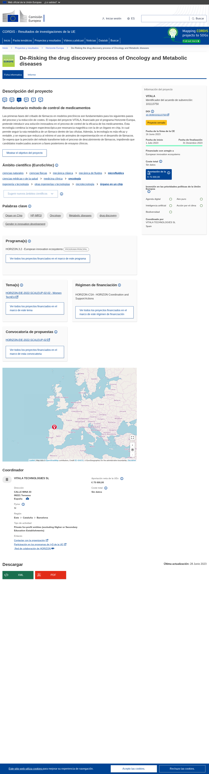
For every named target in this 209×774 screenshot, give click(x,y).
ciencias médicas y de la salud (20, 178)
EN (12, 100)
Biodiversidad (153, 212)
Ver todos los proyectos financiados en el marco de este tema (33, 308)
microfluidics (116, 173)
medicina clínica (53, 178)
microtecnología (85, 184)
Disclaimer (132, 460)
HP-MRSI (36, 215)
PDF (53, 575)
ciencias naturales (13, 173)
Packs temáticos (22, 40)
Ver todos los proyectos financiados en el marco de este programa (48, 258)
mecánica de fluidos (90, 173)
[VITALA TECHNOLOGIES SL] (54, 427)
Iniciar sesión (113, 18)
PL (41, 100)
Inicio (7, 40)
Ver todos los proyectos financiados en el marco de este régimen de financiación (103, 312)
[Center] (132, 449)
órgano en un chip (111, 184)
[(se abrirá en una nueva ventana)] (28, 16)
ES (19, 100)
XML (20, 575)
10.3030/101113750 (156, 115)
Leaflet (32, 460)
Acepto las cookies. (133, 768)
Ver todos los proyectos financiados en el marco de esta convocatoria (33, 352)
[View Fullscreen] (132, 437)
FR (26, 100)
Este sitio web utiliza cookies (26, 768)
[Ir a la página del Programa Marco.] (8, 61)
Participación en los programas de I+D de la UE (50, 544)
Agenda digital (153, 199)
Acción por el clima (186, 205)
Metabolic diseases (80, 215)
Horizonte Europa (55, 48)
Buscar (115, 40)
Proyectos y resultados (48, 40)
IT (33, 100)
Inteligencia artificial (156, 205)
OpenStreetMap (52, 460)
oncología (74, 178)
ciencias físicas (38, 173)
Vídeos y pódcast (74, 40)
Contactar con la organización (47, 540)
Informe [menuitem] (32, 74)
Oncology (55, 215)
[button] (131, 18)
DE (4, 100)
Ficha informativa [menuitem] (13, 74)
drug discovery (108, 215)
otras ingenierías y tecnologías (52, 184)
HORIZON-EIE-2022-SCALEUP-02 (26, 340)
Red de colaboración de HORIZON (50, 548)
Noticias (91, 40)
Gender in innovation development (25, 224)
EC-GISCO (79, 460)
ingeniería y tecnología (15, 184)
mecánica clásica (63, 173)
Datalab (103, 40)
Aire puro (181, 199)
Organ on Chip (13, 215)
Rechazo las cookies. (182, 768)
